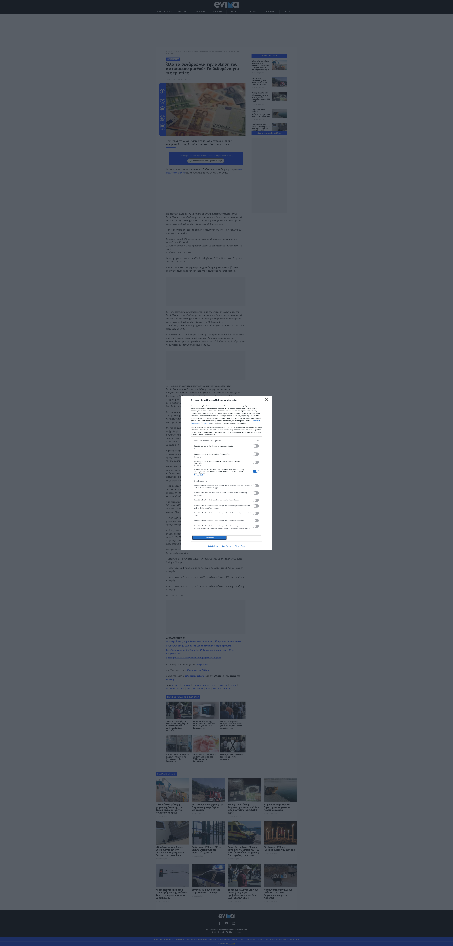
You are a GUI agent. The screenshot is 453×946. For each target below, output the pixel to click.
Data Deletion (213, 546)
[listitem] (226, 441)
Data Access (226, 546)
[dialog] (226, 473)
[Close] (267, 400)
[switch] (256, 446)
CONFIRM (209, 537)
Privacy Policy (240, 546)
